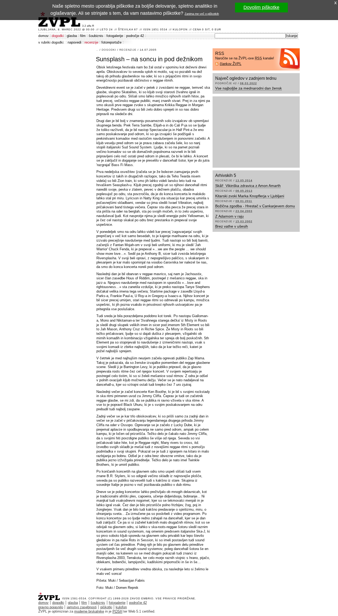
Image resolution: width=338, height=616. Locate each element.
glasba (72, 36)
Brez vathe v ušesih (231, 226)
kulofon (121, 607)
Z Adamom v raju (229, 216)
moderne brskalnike (89, 611)
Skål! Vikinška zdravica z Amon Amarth (248, 186)
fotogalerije (114, 36)
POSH (117, 611)
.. (97, 49)
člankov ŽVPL (230, 64)
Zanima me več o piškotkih (202, 13)
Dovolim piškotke (261, 7)
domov (43, 36)
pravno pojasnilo (50, 607)
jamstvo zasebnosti (82, 607)
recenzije (91, 42)
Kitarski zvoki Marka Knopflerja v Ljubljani (249, 196)
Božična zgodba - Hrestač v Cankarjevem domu (255, 206)
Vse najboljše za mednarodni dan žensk (248, 88)
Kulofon (180, 29)
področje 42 (135, 36)
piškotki (106, 607)
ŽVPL (50, 595)
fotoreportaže (111, 42)
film (83, 36)
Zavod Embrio (141, 598)
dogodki (58, 36)
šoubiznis (96, 36)
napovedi (74, 42)
